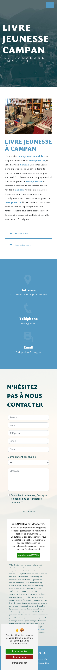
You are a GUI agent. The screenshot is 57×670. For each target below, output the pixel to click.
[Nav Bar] (50, 5)
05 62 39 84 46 (28, 323)
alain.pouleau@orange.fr (28, 352)
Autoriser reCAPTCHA (28, 555)
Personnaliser (19, 662)
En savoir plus (21, 233)
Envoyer (32, 511)
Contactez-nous (23, 245)
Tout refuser (19, 657)
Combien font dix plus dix (22, 456)
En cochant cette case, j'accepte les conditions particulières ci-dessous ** (29, 499)
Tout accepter (19, 651)
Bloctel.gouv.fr (42, 629)
